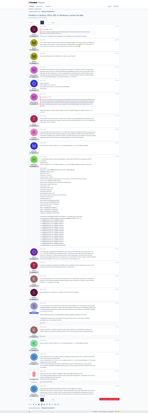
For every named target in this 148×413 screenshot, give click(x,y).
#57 (118, 340)
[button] (44, 6)
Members (48, 6)
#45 (118, 80)
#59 (118, 371)
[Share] (115, 26)
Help (116, 411)
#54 (118, 289)
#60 (118, 386)
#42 (118, 39)
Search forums (38, 9)
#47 (118, 115)
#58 (118, 354)
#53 (118, 276)
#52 (118, 262)
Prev (31, 22)
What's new (39, 6)
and (47, 382)
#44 (118, 67)
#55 (118, 303)
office (45, 17)
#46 (118, 94)
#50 (118, 156)
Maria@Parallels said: (46, 29)
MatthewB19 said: (45, 97)
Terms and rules (102, 411)
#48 (118, 129)
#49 (118, 142)
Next (53, 22)
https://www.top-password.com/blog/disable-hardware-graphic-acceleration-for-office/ (63, 314)
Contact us (95, 411)
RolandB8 (32, 17)
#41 (118, 26)
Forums (32, 6)
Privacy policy (110, 411)
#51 (118, 249)
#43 (118, 53)
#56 (118, 327)
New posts (31, 9)
